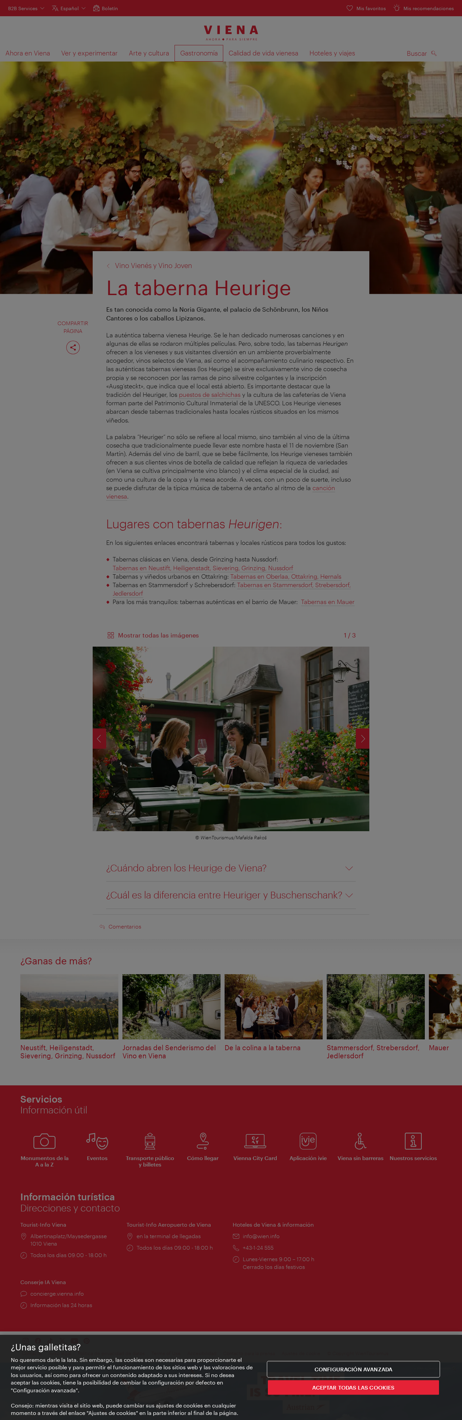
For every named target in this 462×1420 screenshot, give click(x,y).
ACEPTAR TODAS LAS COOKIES (353, 1387)
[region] (231, 1377)
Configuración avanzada (354, 1369)
